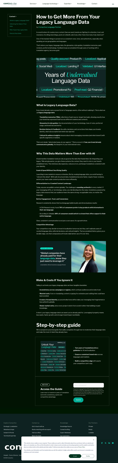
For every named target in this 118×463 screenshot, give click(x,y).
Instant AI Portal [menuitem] (9, 432)
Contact (94, 4)
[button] (113, 3)
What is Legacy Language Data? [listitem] (19, 20)
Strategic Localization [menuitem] (10, 426)
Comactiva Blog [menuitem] (65, 429)
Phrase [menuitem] (91, 426)
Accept (75, 456)
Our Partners (93, 423)
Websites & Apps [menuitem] (9, 429)
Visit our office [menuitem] (36, 432)
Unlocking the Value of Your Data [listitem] (18, 25)
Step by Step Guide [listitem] (15, 33)
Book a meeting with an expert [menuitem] (41, 429)
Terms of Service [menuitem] (13, 455)
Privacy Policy (81, 447)
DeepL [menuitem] (91, 429)
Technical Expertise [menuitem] (10, 436)
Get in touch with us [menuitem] (38, 426)
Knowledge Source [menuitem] (66, 426)
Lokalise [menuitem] (91, 432)
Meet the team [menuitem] (36, 436)
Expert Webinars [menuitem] (65, 432)
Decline (88, 456)
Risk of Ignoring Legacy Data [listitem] (18, 30)
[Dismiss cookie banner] (93, 440)
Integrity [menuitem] (6, 455)
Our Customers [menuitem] (64, 436)
